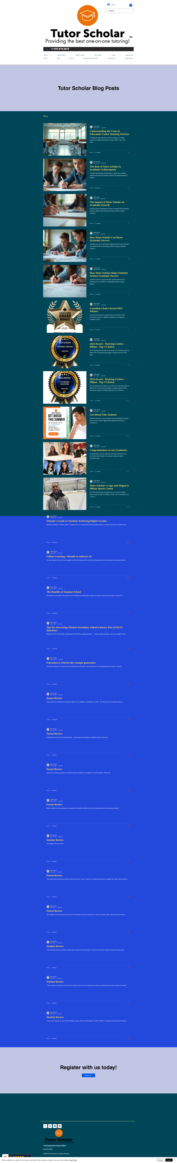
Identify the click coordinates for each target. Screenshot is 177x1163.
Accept (169, 1160)
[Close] (175, 1160)
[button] (130, 5)
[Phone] (47, 49)
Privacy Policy (73, 1160)
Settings (160, 1160)
